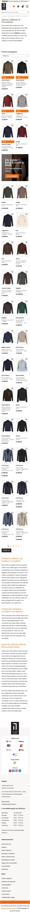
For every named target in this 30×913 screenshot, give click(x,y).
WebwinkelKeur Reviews (8, 908)
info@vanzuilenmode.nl (9, 804)
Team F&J (26, 902)
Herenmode (10, 16)
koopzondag (20, 830)
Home (4, 16)
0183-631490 (5, 802)
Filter (5, 550)
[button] (27, 6)
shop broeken (12, 176)
